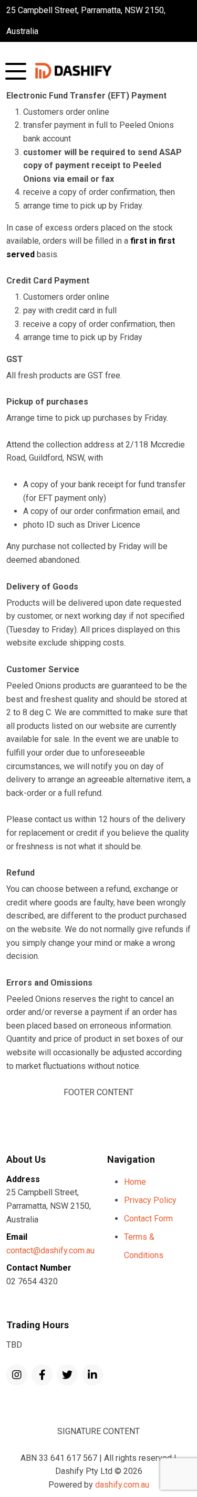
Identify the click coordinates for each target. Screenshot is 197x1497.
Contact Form (148, 1218)
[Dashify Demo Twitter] (67, 1374)
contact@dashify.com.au (50, 1250)
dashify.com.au (122, 1485)
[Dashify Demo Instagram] (16, 1374)
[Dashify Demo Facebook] (42, 1374)
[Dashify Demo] (74, 70)
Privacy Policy (150, 1200)
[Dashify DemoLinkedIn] (92, 1374)
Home (135, 1182)
